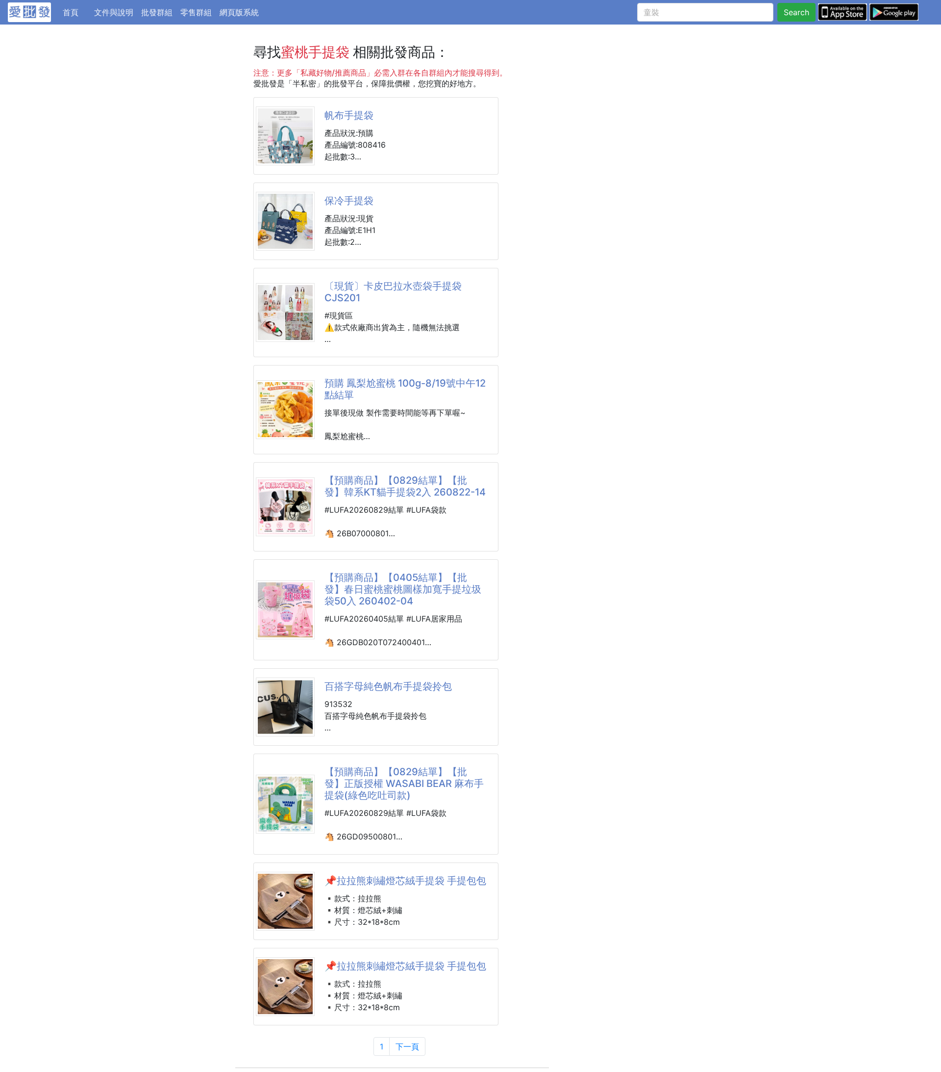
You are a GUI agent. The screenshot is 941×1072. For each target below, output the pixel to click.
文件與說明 (113, 12)
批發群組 (157, 12)
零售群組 (196, 12)
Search (796, 12)
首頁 (76, 12)
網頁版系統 (239, 12)
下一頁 (407, 1046)
